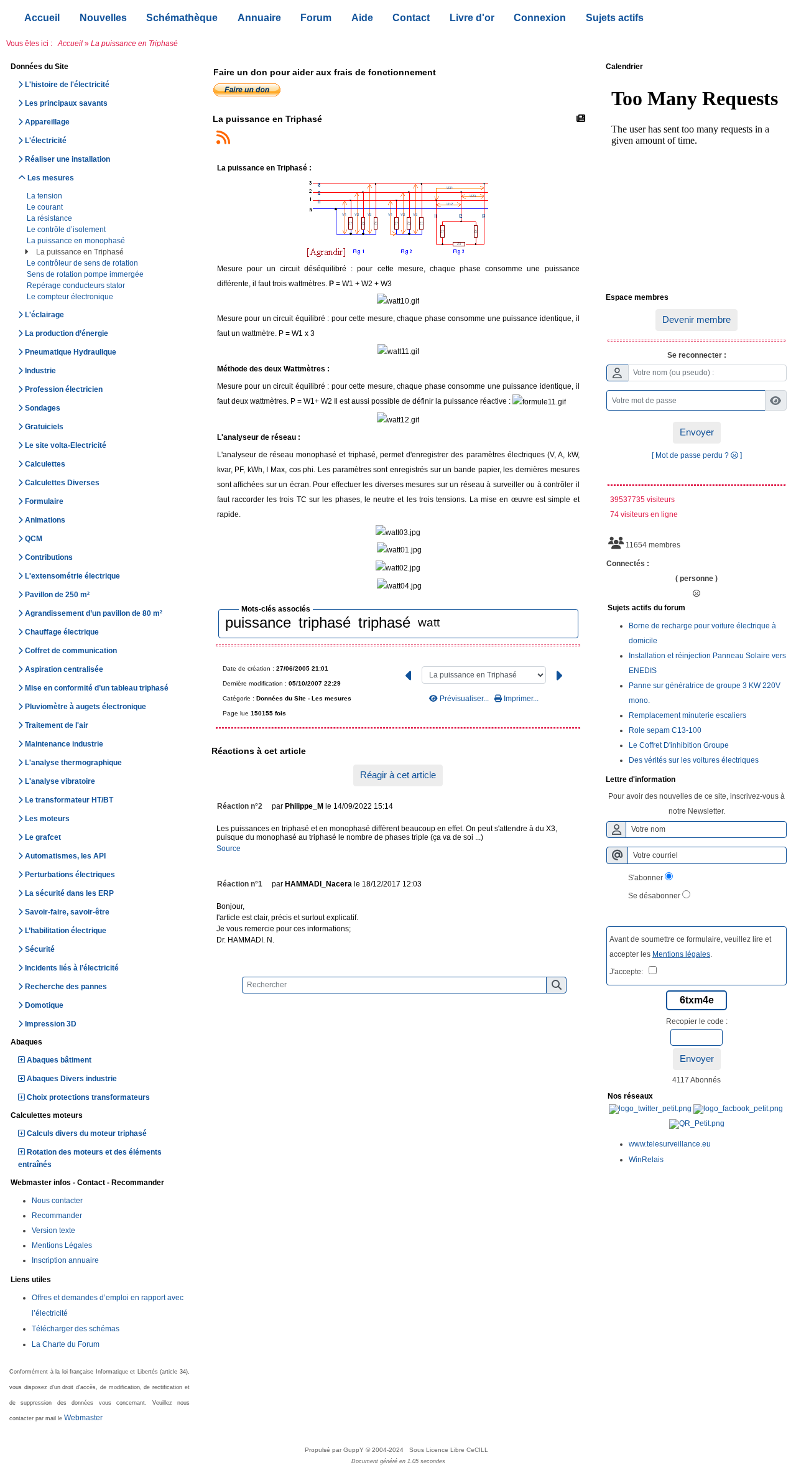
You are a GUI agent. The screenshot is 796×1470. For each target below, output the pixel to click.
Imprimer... (520, 698)
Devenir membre (696, 319)
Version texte (53, 1230)
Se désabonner (654, 895)
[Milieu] (777, 616)
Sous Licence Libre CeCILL (449, 1449)
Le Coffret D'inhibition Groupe (679, 745)
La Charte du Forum (66, 1344)
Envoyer (697, 432)
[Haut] (777, 594)
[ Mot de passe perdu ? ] (697, 455)
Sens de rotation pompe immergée (86, 274)
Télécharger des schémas (75, 1328)
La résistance (50, 218)
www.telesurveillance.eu (670, 1144)
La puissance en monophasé (77, 240)
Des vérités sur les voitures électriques (694, 760)
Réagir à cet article (398, 775)
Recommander (57, 1215)
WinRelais (646, 1159)
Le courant (46, 207)
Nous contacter (57, 1200)
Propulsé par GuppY (335, 1449)
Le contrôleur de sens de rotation (83, 263)
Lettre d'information (695, 780)
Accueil (70, 43)
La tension (45, 196)
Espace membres (695, 298)
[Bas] (777, 637)
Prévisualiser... (464, 698)
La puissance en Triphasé (81, 252)
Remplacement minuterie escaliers (687, 715)
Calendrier (695, 67)
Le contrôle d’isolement (67, 229)
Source (228, 848)
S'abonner (645, 877)
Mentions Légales (62, 1245)
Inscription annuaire (65, 1260)
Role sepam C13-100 (665, 730)
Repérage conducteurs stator (77, 285)
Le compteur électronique (71, 296)
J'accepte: (629, 971)
